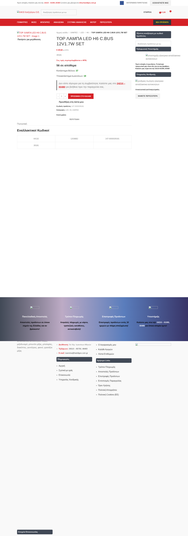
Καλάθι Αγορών (105, 349)
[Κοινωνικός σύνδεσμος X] (70, 115)
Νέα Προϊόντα (162, 22)
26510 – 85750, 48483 (78, 349)
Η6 (87, 33)
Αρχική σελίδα (62, 33)
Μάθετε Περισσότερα (148, 96)
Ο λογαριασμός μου (107, 345)
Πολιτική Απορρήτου (107, 390)
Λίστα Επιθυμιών (106, 354)
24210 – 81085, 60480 (52, 3)
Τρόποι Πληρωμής (106, 367)
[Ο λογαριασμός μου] (156, 12)
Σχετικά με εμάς (66, 370)
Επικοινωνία (64, 375)
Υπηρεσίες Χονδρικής (69, 380)
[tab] (74, 119)
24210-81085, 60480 (162, 68)
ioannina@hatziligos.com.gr (76, 353)
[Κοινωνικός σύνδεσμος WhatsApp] (80, 115)
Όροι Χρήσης (104, 385)
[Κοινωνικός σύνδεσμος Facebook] (122, 3)
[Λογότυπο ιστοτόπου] (28, 12)
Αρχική (62, 366)
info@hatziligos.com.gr (87, 3)
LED (82, 33)
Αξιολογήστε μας (160, 3)
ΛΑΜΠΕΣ (74, 33)
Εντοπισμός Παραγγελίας (109, 381)
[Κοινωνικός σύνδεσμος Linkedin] (77, 115)
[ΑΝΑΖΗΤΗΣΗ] (74, 12)
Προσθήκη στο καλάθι (81, 96)
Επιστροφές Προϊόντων (109, 376)
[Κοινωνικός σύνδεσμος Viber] (83, 115)
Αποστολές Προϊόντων (108, 372)
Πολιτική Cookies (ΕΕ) (108, 395)
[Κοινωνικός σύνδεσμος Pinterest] (74, 115)
